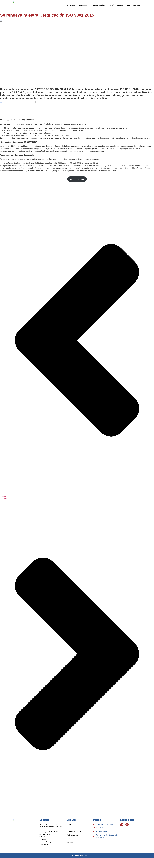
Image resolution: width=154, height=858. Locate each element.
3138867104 (44, 839)
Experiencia (82, 5)
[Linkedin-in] (121, 824)
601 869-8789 (44, 834)
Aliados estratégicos (99, 5)
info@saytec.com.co (46, 844)
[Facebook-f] (127, 824)
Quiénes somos (116, 5)
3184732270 (44, 837)
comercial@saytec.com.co (49, 842)
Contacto (136, 5)
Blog (128, 5)
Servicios (71, 5)
